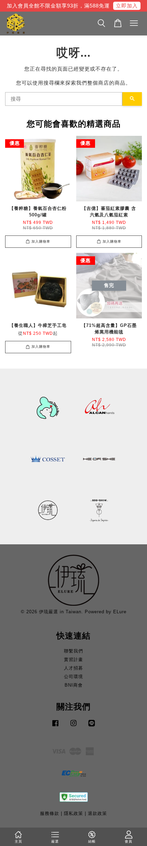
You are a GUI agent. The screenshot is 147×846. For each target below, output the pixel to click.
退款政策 (97, 813)
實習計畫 (73, 659)
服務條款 (49, 813)
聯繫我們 (73, 651)
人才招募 (73, 668)
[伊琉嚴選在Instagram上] (73, 726)
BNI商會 (74, 685)
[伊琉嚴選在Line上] (91, 726)
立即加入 (127, 6)
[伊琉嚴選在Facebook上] (55, 726)
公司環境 (73, 676)
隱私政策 (73, 813)
